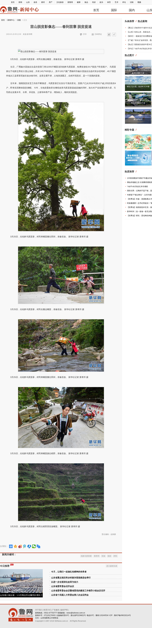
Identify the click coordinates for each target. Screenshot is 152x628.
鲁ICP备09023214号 (122, 615)
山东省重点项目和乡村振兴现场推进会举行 (71, 578)
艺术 (116, 2)
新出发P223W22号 (78, 615)
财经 (43, 2)
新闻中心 (11, 20)
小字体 (109, 34)
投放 (103, 556)
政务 (35, 2)
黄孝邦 (96, 556)
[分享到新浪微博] (20, 546)
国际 (114, 10)
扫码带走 (98, 34)
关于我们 (38, 610)
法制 (131, 2)
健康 (78, 2)
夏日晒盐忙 (138, 119)
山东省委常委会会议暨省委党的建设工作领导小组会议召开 (78, 590)
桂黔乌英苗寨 (86, 556)
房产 (50, 2)
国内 (132, 10)
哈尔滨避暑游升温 (138, 103)
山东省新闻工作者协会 (49, 618)
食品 (86, 2)
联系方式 (47, 610)
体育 (109, 2)
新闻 (20, 2)
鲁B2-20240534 (102, 615)
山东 (28, 2)
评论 (124, 2)
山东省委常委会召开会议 (62, 586)
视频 (139, 2)
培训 (94, 2)
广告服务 (55, 610)
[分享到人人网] (29, 546)
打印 (85, 34)
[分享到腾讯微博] (25, 546)
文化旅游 (60, 2)
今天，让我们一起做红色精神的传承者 (69, 572)
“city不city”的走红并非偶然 (137, 186)
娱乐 (101, 2)
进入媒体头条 (111, 566)
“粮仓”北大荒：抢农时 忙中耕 (137, 87)
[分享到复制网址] (38, 546)
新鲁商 (70, 2)
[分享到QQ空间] (15, 546)
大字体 (114, 34)
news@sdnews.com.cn (75, 613)
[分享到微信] (34, 546)
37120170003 (50, 615)
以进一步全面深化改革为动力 (64, 582)
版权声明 (64, 610)
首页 (13, 2)
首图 (19, 20)
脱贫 (109, 556)
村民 (115, 556)
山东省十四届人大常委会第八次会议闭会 (70, 595)
